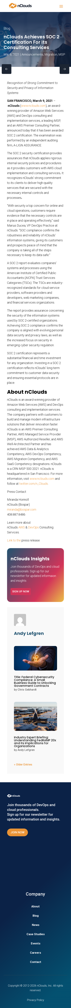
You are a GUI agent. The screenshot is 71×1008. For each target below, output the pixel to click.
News (35, 925)
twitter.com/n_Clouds (33, 483)
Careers (35, 952)
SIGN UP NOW (20, 591)
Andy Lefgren (26, 750)
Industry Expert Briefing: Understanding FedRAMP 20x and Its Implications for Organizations (35, 741)
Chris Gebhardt (27, 689)
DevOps (33, 527)
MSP (61, 54)
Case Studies (36, 934)
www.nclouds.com (33, 105)
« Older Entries (23, 764)
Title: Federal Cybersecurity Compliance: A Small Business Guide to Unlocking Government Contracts (35, 681)
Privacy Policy (35, 1000)
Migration (50, 54)
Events (35, 943)
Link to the (14, 540)
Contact (35, 962)
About (35, 906)
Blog (36, 915)
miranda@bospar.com (21, 509)
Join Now (17, 832)
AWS (21, 527)
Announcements (32, 54)
